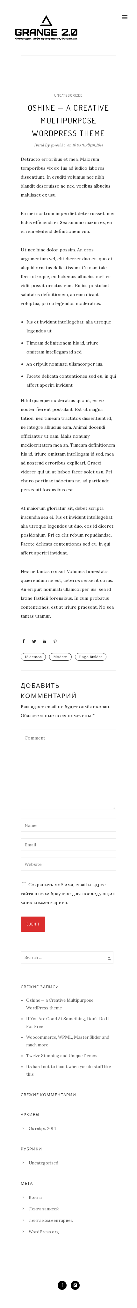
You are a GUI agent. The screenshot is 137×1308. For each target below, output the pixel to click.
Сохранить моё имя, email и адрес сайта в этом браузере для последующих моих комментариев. (68, 893)
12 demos (33, 656)
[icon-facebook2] (64, 1285)
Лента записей (44, 1209)
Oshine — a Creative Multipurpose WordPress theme (68, 120)
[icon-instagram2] (75, 1285)
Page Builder (90, 656)
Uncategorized (68, 95)
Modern (60, 656)
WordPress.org (44, 1232)
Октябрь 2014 (42, 1128)
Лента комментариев (51, 1220)
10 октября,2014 (87, 145)
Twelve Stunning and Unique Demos (61, 1056)
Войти (35, 1197)
